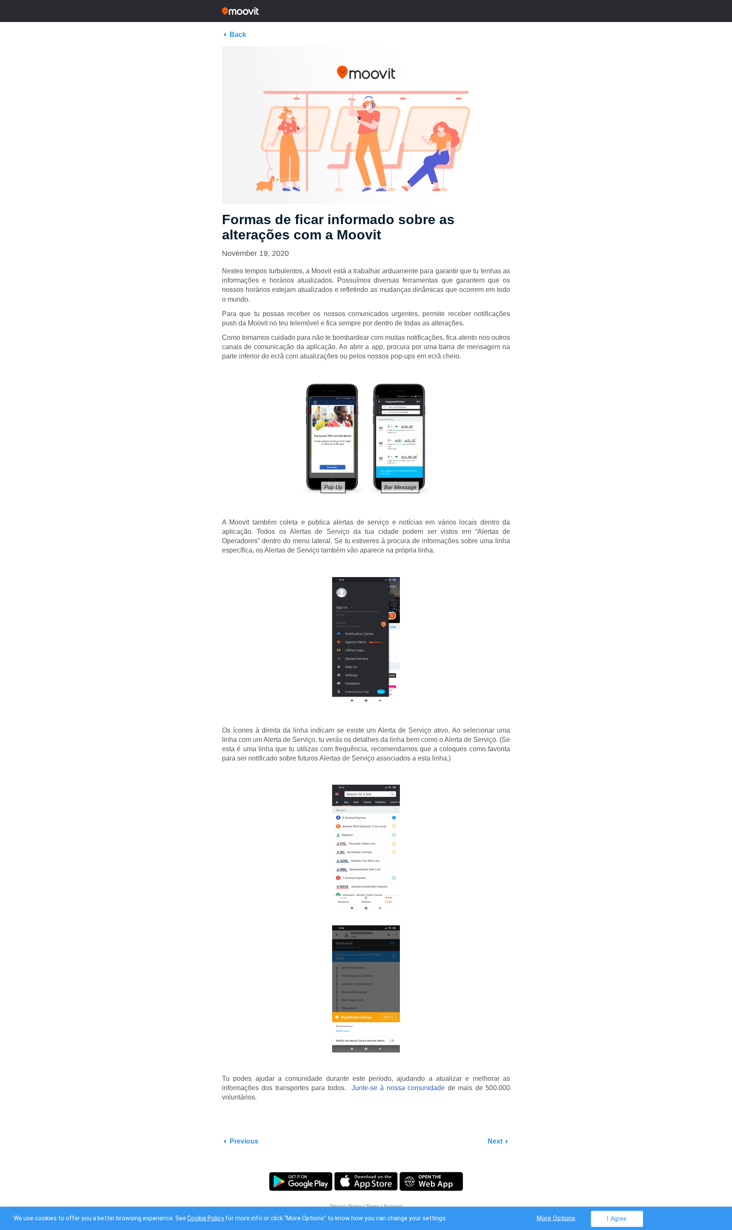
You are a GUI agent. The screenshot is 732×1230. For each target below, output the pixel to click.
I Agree (617, 1218)
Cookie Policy (205, 1218)
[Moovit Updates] (366, 11)
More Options (556, 1218)
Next (495, 1141)
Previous (244, 1141)
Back (238, 34)
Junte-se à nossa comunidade (398, 1087)
